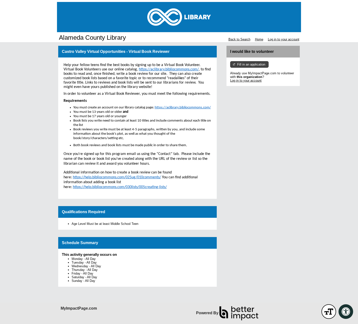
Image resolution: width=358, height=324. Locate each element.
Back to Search (239, 39)
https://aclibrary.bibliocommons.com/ (183, 107)
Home (259, 39)
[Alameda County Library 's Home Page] (179, 17)
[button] (328, 311)
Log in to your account (283, 39)
